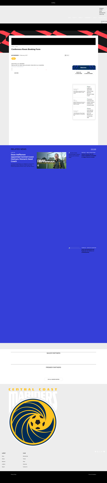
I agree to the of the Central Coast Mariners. (25, 68)
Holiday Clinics (102, 17)
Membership (25, 456)
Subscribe (25, 464)
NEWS (69, 17)
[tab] (78, 73)
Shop (24, 461)
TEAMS (74, 17)
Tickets (24, 458)
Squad (3, 466)
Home (12, 46)
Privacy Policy (21, 68)
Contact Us (25, 466)
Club (94, 17)
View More (93, 149)
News (16, 46)
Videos (80, 17)
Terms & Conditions (92, 474)
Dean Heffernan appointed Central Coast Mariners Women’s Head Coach (79, 92)
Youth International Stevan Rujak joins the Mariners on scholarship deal (79, 114)
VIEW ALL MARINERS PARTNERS (53, 379)
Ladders (3, 464)
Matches (3, 461)
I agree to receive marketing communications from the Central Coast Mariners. (29, 70)
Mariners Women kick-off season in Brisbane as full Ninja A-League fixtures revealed (79, 103)
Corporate (87, 17)
